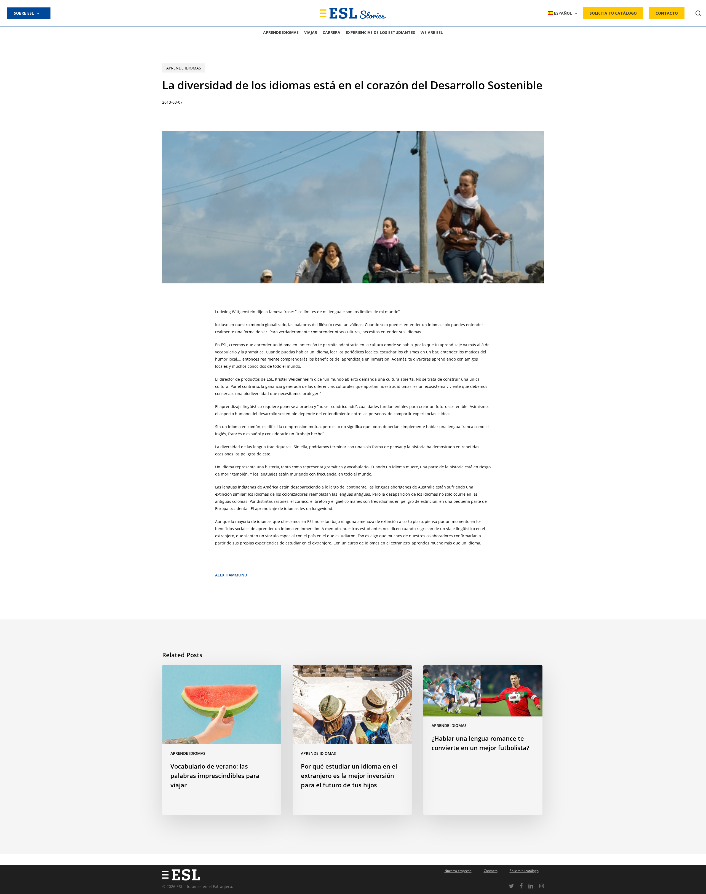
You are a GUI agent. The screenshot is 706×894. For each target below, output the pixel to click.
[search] (698, 13)
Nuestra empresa (458, 870)
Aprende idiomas (183, 68)
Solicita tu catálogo (524, 870)
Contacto (491, 870)
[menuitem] (562, 13)
